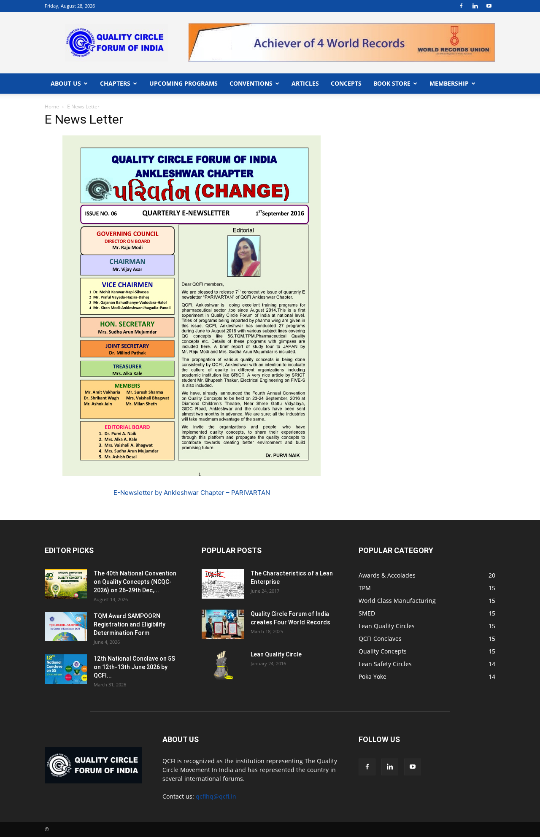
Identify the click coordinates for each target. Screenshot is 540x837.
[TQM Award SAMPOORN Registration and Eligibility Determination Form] (66, 626)
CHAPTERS (115, 83)
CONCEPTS (346, 83)
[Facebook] (461, 6)
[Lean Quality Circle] (223, 665)
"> (342, 28)
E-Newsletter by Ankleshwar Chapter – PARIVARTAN (191, 493)
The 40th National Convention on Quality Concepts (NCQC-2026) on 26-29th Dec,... (135, 582)
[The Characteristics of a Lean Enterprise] (223, 584)
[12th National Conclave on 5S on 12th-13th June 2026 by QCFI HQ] (66, 669)
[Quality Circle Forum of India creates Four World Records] (223, 624)
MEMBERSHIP (449, 83)
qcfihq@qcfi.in (216, 796)
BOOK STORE (391, 83)
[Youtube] (489, 6)
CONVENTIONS (251, 83)
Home (52, 106)
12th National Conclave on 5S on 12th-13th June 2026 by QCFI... (134, 667)
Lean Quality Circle (276, 654)
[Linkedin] (475, 6)
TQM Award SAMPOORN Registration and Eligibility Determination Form (129, 624)
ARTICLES (305, 83)
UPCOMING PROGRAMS (183, 83)
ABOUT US (66, 83)
